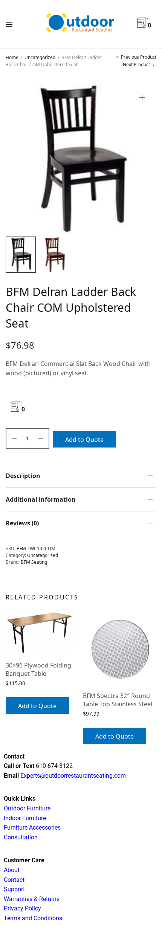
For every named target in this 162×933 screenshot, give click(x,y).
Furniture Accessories (32, 827)
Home (12, 57)
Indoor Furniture (25, 818)
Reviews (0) (22, 523)
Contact (14, 879)
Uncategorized (39, 57)
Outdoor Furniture (27, 808)
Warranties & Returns (32, 899)
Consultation (21, 837)
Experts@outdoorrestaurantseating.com (72, 775)
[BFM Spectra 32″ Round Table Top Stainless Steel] (119, 648)
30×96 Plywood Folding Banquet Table (38, 669)
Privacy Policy (22, 908)
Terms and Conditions (33, 918)
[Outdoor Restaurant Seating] (81, 23)
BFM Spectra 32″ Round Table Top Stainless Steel (117, 700)
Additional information (41, 499)
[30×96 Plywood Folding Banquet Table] (42, 632)
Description (23, 476)
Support (14, 889)
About (12, 870)
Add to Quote (84, 439)
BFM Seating (34, 562)
